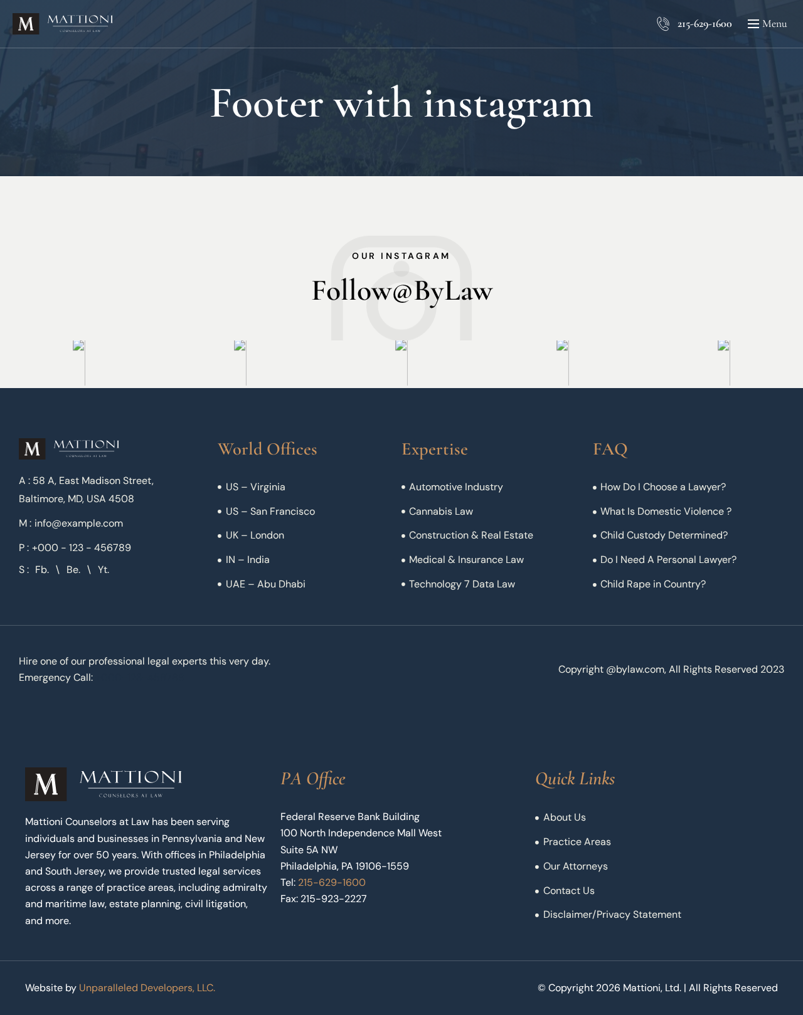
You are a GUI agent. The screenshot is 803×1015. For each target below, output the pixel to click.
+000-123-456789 (139, 677)
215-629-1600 (705, 23)
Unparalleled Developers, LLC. (147, 987)
